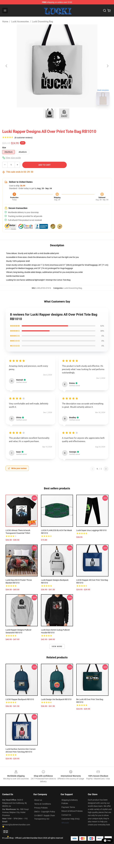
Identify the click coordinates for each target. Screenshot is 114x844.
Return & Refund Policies (72, 811)
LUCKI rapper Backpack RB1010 (20, 699)
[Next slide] (107, 66)
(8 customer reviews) (23, 137)
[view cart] (109, 10)
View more (57, 646)
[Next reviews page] (105, 468)
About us (38, 800)
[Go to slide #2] (64, 113)
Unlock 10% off (5, 831)
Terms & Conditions (42, 804)
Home (5, 21)
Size (4, 147)
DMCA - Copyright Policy (44, 812)
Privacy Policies (41, 808)
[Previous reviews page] (92, 468)
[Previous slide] (6, 66)
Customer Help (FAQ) (70, 819)
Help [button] (109, 841)
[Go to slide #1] (49, 113)
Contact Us (66, 815)
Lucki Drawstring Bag (42, 21)
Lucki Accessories (20, 21)
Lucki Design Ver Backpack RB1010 (56, 699)
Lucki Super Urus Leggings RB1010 (91, 530)
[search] (104, 10)
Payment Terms (68, 807)
